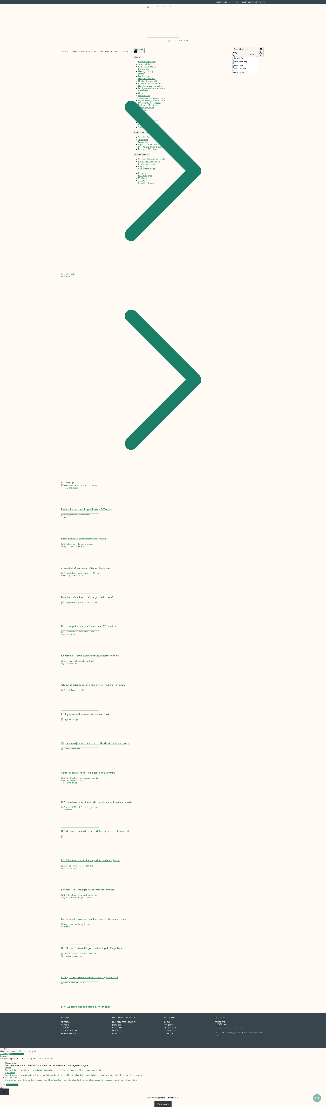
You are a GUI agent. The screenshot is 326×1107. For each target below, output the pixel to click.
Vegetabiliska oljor (146, 64)
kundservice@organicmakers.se (229, 1029)
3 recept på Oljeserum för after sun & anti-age (85, 568)
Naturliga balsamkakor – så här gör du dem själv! (87, 597)
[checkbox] (245, 60)
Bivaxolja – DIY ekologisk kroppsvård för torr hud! (87, 890)
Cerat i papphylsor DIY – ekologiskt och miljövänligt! (88, 773)
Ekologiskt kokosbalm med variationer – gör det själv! (89, 978)
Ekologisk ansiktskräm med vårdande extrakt (85, 714)
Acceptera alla (17, 1054)
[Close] (4, 1092)
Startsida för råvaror (146, 62)
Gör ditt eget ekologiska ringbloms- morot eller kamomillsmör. (94, 919)
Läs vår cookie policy (28, 1051)
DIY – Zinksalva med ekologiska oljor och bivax (85, 1007)
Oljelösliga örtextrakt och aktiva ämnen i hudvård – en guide (93, 685)
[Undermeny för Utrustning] (98, 51)
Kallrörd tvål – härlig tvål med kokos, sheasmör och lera (90, 656)
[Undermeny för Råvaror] (68, 51)
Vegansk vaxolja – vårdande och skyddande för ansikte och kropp (95, 743)
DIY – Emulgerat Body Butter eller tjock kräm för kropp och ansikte (96, 802)
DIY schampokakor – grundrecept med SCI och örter (89, 626)
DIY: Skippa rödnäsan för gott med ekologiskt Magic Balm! (92, 948)
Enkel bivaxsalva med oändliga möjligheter (83, 539)
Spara (3, 1085)
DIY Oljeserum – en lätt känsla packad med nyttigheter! (90, 860)
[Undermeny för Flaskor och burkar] (87, 51)
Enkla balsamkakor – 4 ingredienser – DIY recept (86, 509)
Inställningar (5, 1054)
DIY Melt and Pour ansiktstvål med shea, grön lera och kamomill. (95, 831)
